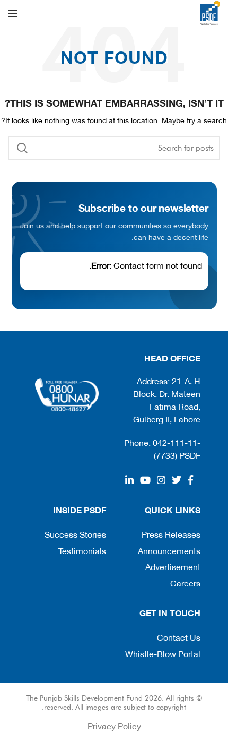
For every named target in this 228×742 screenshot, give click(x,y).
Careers (185, 582)
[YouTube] (145, 480)
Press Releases (171, 533)
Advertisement (172, 566)
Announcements (169, 550)
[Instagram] (161, 480)
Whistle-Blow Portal (162, 653)
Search (22, 148)
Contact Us (178, 636)
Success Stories (75, 533)
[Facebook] (191, 480)
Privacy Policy (114, 725)
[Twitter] (177, 480)
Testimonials (82, 550)
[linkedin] (129, 480)
